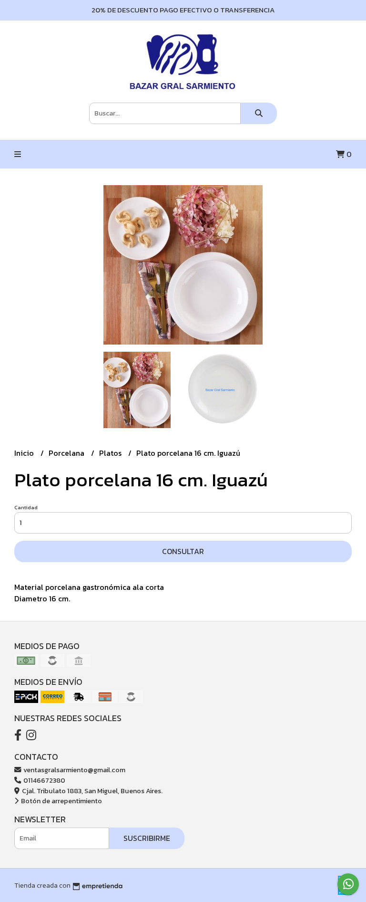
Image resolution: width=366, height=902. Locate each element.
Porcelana (67, 453)
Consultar (183, 551)
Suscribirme (146, 838)
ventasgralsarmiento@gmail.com (73, 770)
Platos (111, 453)
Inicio (25, 453)
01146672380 (43, 780)
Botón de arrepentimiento (61, 801)
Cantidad (26, 507)
